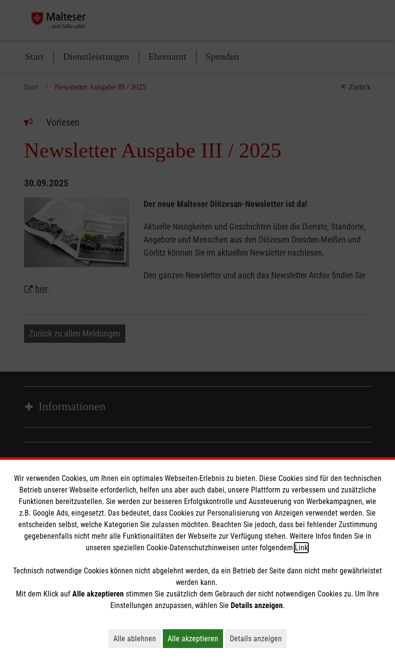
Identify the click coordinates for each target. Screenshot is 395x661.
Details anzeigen (258, 638)
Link (301, 547)
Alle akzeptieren (195, 638)
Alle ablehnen (137, 638)
